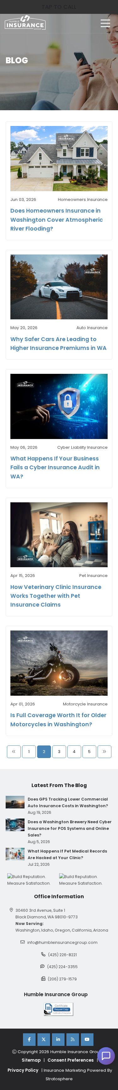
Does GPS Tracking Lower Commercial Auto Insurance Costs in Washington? (68, 802)
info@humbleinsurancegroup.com (62, 942)
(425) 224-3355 (62, 966)
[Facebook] (29, 1039)
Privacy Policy (23, 1070)
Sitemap (31, 1060)
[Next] (104, 751)
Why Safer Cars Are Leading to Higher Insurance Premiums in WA (58, 343)
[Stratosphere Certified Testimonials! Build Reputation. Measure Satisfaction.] (33, 880)
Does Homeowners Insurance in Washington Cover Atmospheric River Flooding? (56, 219)
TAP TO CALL (59, 7)
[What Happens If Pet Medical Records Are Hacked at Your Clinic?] (15, 854)
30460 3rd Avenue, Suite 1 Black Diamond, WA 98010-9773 (46, 914)
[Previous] (14, 751)
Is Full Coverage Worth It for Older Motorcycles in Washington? (58, 719)
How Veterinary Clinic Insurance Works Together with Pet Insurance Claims (55, 595)
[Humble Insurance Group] (25, 22)
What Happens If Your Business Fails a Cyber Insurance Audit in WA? (55, 467)
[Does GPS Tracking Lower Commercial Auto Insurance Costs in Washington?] (15, 802)
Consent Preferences (71, 1060)
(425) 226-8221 (62, 954)
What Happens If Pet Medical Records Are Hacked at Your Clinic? (67, 854)
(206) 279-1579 (62, 979)
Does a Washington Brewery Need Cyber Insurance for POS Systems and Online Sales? (70, 828)
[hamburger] (105, 23)
